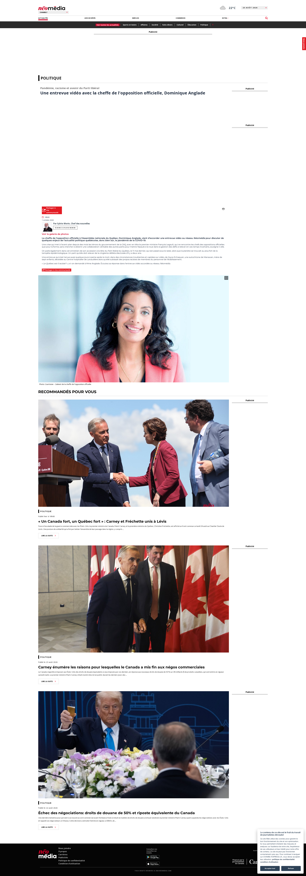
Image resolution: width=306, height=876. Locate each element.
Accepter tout (270, 868)
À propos (62, 851)
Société (155, 25)
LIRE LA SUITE (47, 535)
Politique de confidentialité (71, 860)
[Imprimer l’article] (223, 209)
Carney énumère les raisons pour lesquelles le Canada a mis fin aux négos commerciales (121, 667)
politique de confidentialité (283, 859)
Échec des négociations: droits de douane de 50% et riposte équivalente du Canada (116, 813)
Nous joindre (64, 848)
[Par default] (47, 857)
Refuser (291, 868)
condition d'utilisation (269, 862)
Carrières (62, 854)
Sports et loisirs (130, 25)
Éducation (192, 25)
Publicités (63, 857)
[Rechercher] (266, 18)
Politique (204, 25)
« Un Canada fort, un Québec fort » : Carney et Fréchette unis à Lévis (102, 521)
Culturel (180, 25)
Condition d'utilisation (69, 863)
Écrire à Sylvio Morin (65, 228)
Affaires (144, 25)
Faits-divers (167, 25)
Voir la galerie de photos (55, 234)
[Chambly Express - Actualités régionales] (51, 8)
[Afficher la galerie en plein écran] (226, 278)
